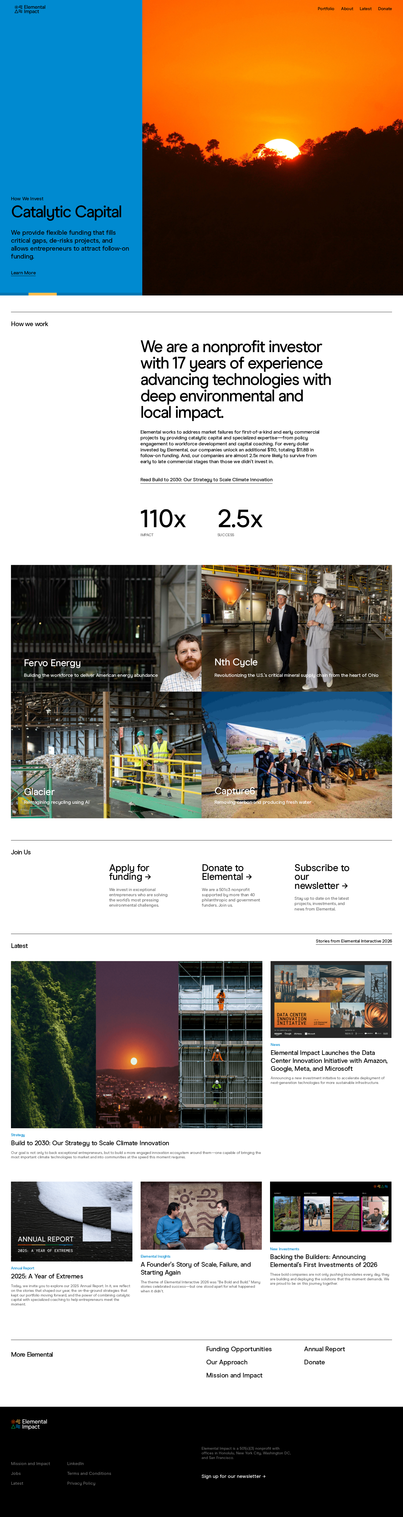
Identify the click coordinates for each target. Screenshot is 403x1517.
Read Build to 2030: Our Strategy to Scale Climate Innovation (206, 479)
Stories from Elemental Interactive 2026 (354, 941)
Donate (385, 9)
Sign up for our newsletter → (234, 1476)
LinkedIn (75, 1463)
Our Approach (227, 1362)
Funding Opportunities (239, 1349)
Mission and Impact (234, 1375)
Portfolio (326, 9)
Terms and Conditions (89, 1473)
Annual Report (324, 1349)
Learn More (23, 273)
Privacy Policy (81, 1483)
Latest (365, 9)
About (347, 9)
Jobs (16, 1473)
